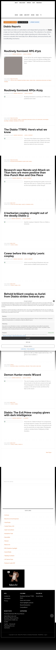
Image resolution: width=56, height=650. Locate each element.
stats (32, 204)
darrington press (21, 80)
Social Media (7, 552)
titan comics (33, 366)
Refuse (28, 342)
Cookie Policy (23, 348)
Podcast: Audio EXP (9, 563)
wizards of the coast (18, 120)
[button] (54, 301)
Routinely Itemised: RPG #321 (22, 51)
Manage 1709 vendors (7, 335)
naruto (24, 204)
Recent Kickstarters (25, 605)
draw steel (32, 80)
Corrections (7, 598)
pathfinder (45, 119)
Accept (28, 338)
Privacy (6, 600)
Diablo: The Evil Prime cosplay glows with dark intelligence (27, 414)
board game (25, 161)
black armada (13, 119)
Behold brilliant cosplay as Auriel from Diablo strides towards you (24, 295)
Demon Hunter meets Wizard (22, 374)
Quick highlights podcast (26, 602)
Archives (6, 515)
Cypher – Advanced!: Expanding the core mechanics (9, 625)
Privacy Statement (30, 348)
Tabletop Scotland (9, 555)
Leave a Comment (27, 54)
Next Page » (49, 452)
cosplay (12, 244)
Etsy (19, 285)
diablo (27, 80)
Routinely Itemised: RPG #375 (12, 613)
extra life (34, 119)
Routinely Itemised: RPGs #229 (23, 90)
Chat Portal (7, 522)
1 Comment (25, 418)
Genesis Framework (32, 634)
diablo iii (20, 444)
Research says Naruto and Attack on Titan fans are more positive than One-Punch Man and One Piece (27, 172)
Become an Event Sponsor (11, 518)
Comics (11, 364)
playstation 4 (22, 366)
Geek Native (28, 9)
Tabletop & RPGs (14, 78)
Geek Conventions (9, 530)
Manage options (28, 346)
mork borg (40, 119)
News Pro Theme (22, 634)
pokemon (28, 204)
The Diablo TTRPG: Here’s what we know (25, 131)
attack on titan (14, 204)
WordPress (40, 634)
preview (27, 366)
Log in (45, 634)
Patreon (6, 541)
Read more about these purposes (19, 335)
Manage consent (52, 615)
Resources (7, 544)
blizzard (12, 366)
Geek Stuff (12, 203)
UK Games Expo (8, 559)
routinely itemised (8, 120)
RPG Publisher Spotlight (10, 548)
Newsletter (7, 537)
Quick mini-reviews (25, 600)
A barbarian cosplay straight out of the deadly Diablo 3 (26, 214)
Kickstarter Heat (8, 533)
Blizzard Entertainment (16, 161)
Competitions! (23, 607)
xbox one (38, 366)
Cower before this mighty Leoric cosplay (24, 254)
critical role (13, 80)
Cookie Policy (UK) (9, 526)
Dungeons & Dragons (41, 80)
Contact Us (7, 596)
